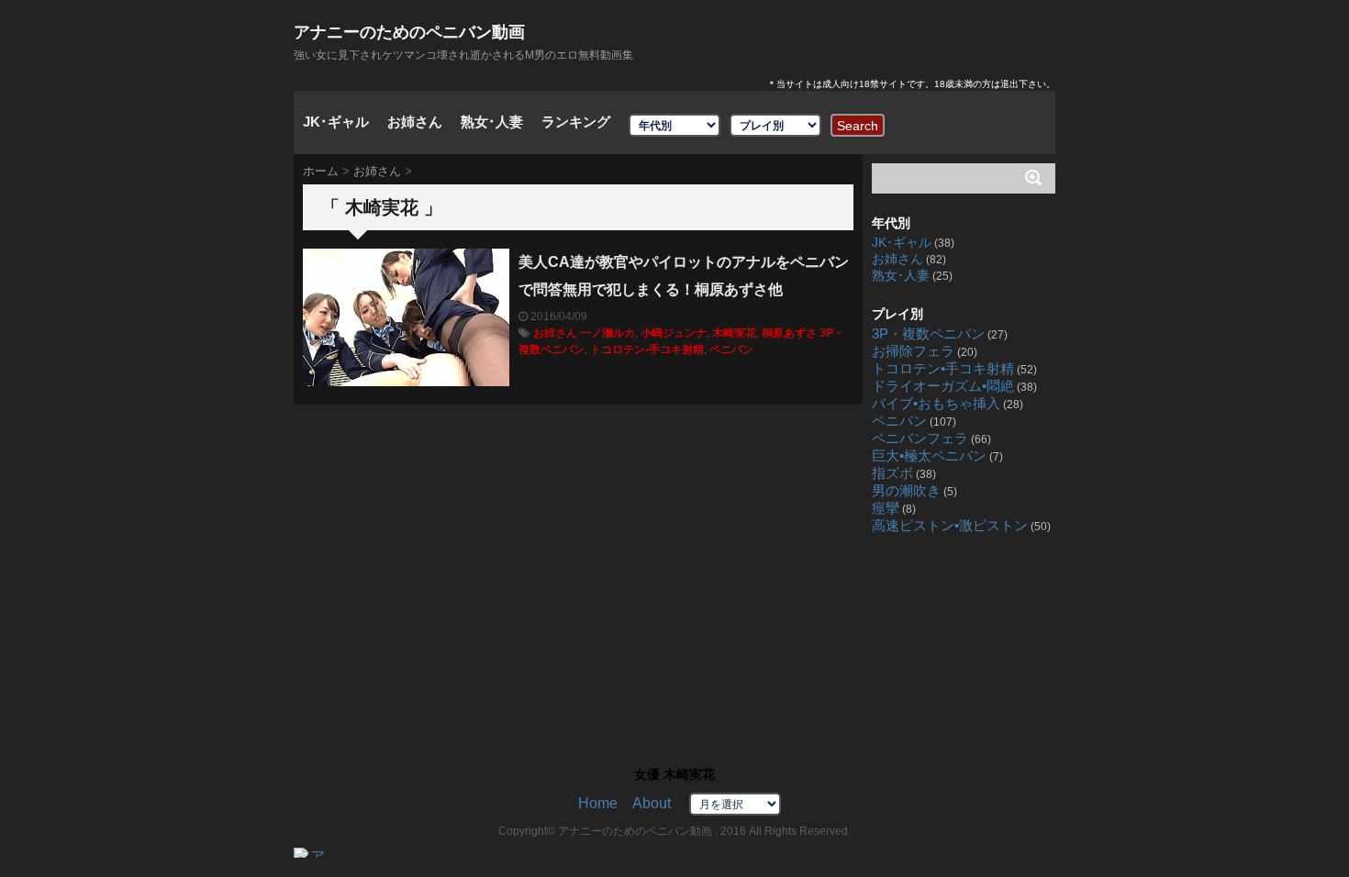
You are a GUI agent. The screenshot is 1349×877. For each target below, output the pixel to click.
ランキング (575, 121)
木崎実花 (734, 333)
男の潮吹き (906, 490)
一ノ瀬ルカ (607, 333)
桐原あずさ (789, 333)
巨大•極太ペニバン (929, 456)
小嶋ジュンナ (674, 333)
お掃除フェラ (913, 351)
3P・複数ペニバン (928, 334)
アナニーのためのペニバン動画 (409, 32)
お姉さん (414, 121)
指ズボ (892, 473)
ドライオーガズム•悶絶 (943, 386)
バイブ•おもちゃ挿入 (936, 403)
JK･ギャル (336, 121)
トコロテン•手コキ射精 (647, 349)
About (651, 803)
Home (598, 803)
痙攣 (885, 508)
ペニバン (731, 349)
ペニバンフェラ (920, 438)
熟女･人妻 (492, 121)
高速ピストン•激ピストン (950, 525)
